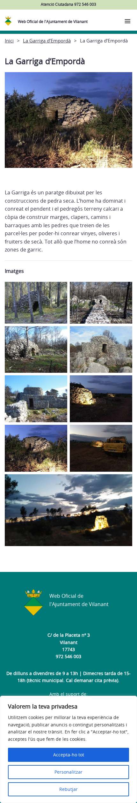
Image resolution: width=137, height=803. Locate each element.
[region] (68, 749)
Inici (9, 40)
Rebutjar (68, 789)
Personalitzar (68, 772)
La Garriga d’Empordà (47, 40)
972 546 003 (68, 656)
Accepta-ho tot (68, 755)
